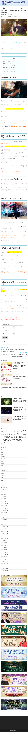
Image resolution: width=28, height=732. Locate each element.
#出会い (11, 434)
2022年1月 (3, 531)
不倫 (2, 449)
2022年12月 (3, 526)
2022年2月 (3, 529)
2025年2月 (3, 510)
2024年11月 (3, 517)
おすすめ (23, 440)
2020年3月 (3, 568)
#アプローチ (4, 431)
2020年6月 (3, 566)
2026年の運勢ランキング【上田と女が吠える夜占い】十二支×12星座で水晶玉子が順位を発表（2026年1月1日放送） (19, 364)
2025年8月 (3, 496)
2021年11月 (3, 536)
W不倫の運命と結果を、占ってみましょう (12, 72)
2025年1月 (3, 512)
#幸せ (23, 434)
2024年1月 (3, 519)
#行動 (18, 439)
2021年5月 (3, 549)
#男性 (12, 439)
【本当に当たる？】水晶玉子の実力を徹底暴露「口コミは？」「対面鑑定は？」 (19, 409)
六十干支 (3, 458)
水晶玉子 (5, 16)
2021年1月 (3, 559)
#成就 (4, 341)
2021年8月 (3, 542)
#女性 (19, 434)
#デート (19, 431)
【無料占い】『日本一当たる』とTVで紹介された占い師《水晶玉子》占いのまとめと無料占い (19, 400)
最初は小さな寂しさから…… (9, 62)
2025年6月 (3, 501)
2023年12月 (3, 522)
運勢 (2, 482)
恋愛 (2, 461)
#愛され (8, 437)
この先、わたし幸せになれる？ (10, 70)
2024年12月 (3, 515)
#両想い (7, 434)
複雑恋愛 (17, 16)
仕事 (2, 454)
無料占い (11, 16)
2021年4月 (3, 552)
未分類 (2, 473)
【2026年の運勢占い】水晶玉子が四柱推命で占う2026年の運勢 (19, 375)
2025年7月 (3, 498)
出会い (2, 463)
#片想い (6, 439)
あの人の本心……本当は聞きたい (10, 66)
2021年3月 (3, 554)
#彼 (25, 434)
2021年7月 (3, 545)
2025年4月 (3, 505)
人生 (2, 452)
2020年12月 (3, 561)
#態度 (14, 437)
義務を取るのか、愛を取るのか (10, 68)
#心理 (3, 437)
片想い (2, 468)
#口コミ (14, 434)
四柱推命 (3, 456)
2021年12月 (3, 533)
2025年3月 (3, 508)
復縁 (2, 465)
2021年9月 (3, 540)
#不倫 (2, 434)
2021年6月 (3, 547)
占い (7, 341)
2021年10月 (3, 538)
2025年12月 (3, 491)
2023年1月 (3, 524)
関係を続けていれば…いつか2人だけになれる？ (14, 64)
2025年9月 (3, 494)
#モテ (23, 431)
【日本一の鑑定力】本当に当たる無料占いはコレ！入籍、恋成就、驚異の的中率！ (19, 418)
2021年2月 (3, 556)
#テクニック (12, 431)
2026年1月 (3, 489)
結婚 (6, 443)
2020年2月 (3, 570)
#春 (23, 437)
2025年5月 (3, 503)
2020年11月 (3, 563)
